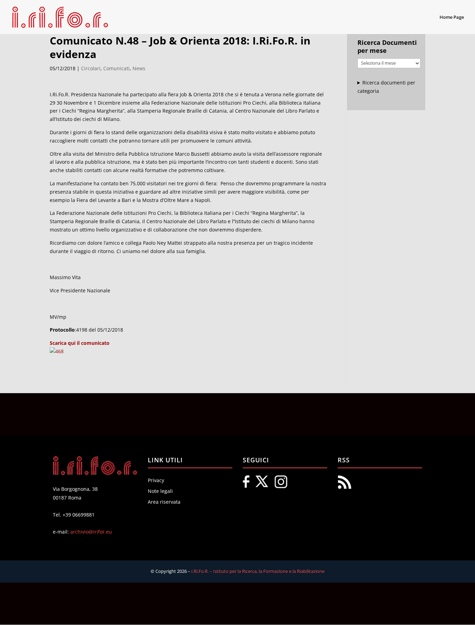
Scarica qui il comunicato (80, 343)
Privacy (156, 480)
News (138, 68)
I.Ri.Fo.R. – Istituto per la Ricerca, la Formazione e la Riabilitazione (257, 571)
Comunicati (116, 68)
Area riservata (164, 501)
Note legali (160, 491)
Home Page (452, 17)
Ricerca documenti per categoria (386, 86)
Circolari (90, 68)
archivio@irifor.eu (91, 531)
